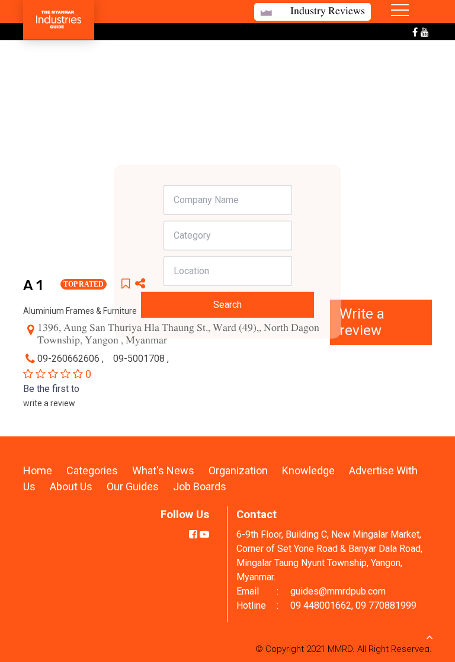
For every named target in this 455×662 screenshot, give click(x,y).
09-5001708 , (142, 358)
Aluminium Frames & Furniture (80, 311)
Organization (239, 470)
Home (37, 470)
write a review (49, 403)
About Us (71, 486)
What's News (164, 470)
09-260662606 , (71, 358)
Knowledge (309, 470)
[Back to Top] (429, 636)
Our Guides (134, 486)
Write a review (361, 322)
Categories (92, 470)
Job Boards (199, 486)
